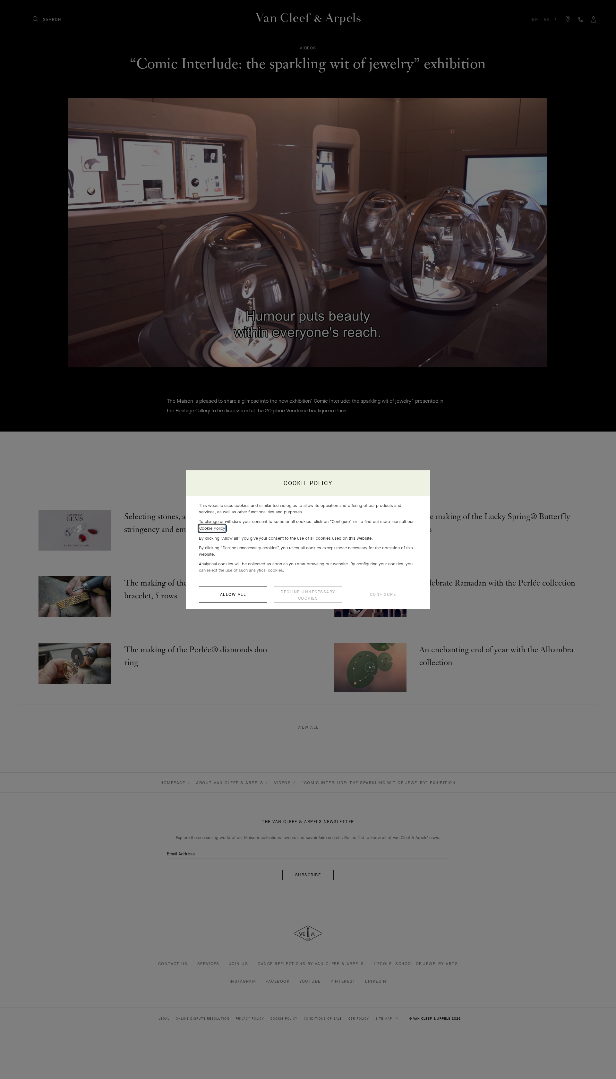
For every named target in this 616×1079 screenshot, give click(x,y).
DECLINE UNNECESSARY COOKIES (308, 595)
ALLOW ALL (233, 594)
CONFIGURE (383, 594)
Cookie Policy (212, 528)
